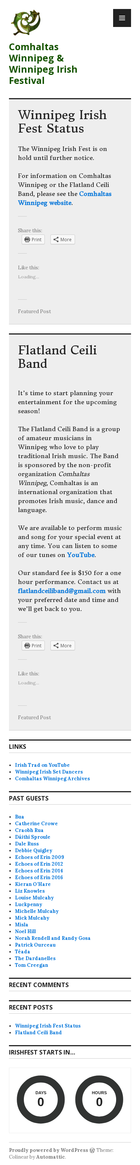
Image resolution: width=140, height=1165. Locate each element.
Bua (19, 817)
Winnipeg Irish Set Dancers (49, 772)
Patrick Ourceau (35, 945)
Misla (21, 925)
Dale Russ (27, 844)
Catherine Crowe (36, 823)
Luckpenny (28, 904)
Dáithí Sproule (32, 837)
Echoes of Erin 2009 (39, 857)
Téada (22, 951)
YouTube (80, 555)
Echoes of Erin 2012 (39, 864)
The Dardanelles (35, 958)
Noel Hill (25, 931)
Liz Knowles (30, 891)
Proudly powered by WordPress (48, 1150)
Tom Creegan (31, 965)
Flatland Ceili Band (57, 357)
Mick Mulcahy (32, 918)
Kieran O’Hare (33, 884)
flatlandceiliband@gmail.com (62, 590)
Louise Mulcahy (34, 898)
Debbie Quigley (33, 850)
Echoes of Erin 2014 (39, 871)
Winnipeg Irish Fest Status (62, 122)
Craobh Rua (29, 830)
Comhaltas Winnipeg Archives (52, 778)
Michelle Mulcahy (37, 911)
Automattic (50, 1157)
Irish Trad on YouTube (42, 765)
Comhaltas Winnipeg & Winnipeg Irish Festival (43, 63)
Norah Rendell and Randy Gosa (53, 938)
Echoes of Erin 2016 (39, 877)
